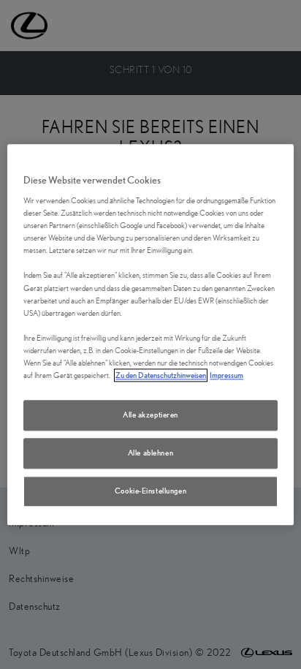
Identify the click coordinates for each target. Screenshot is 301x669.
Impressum (226, 375)
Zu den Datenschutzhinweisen (160, 375)
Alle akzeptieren (150, 414)
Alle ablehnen (150, 452)
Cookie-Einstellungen (150, 490)
